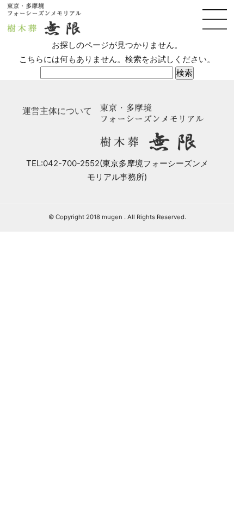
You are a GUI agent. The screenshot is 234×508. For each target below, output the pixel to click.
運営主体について (57, 110)
